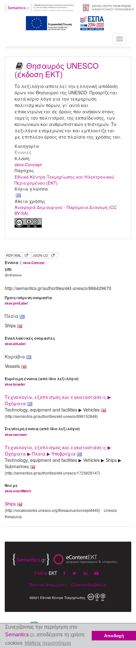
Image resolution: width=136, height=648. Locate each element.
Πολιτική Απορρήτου (48, 584)
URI (13, 272)
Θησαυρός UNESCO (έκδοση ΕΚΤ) (57, 69)
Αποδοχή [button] (114, 635)
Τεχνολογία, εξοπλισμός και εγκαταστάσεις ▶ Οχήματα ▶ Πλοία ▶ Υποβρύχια (58, 450)
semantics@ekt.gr (91, 584)
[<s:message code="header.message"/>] (40, 7)
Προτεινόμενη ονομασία (28, 300)
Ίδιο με (18, 488)
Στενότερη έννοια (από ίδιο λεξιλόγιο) (42, 431)
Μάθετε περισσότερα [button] (48, 643)
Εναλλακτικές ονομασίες (30, 341)
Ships (10, 503)
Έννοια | (24, 262)
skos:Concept (28, 164)
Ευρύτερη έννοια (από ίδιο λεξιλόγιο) (41, 381)
